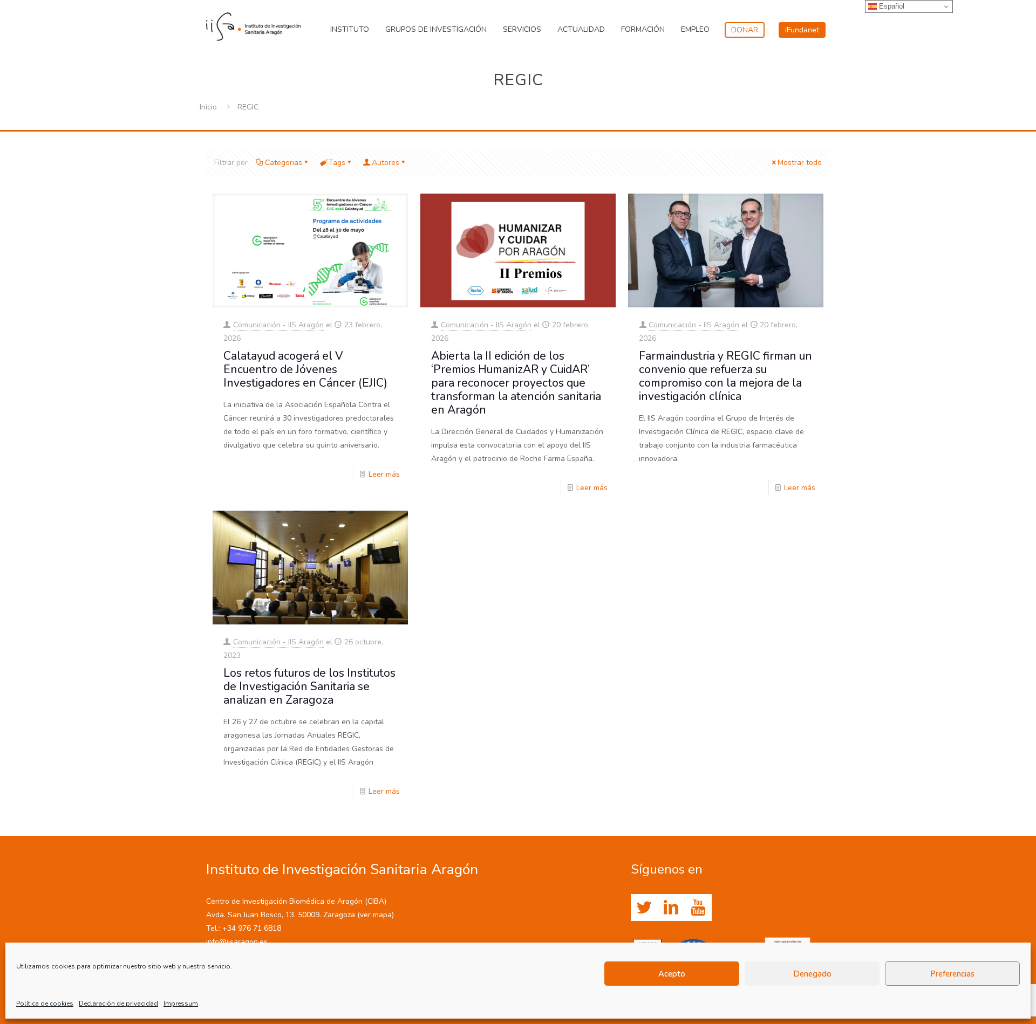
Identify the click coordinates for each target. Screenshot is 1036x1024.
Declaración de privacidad (118, 1003)
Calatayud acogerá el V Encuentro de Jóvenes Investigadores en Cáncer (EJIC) (305, 369)
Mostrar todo (800, 162)
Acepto (671, 973)
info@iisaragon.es (237, 942)
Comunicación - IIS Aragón (278, 325)
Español (890, 6)
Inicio (208, 107)
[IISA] (253, 24)
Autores (385, 162)
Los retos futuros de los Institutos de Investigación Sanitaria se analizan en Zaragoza (309, 686)
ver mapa (376, 915)
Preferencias (952, 973)
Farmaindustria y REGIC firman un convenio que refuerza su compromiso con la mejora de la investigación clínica (725, 376)
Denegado (812, 973)
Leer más (384, 474)
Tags (337, 162)
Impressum (180, 1003)
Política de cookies (44, 1003)
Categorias (283, 162)
